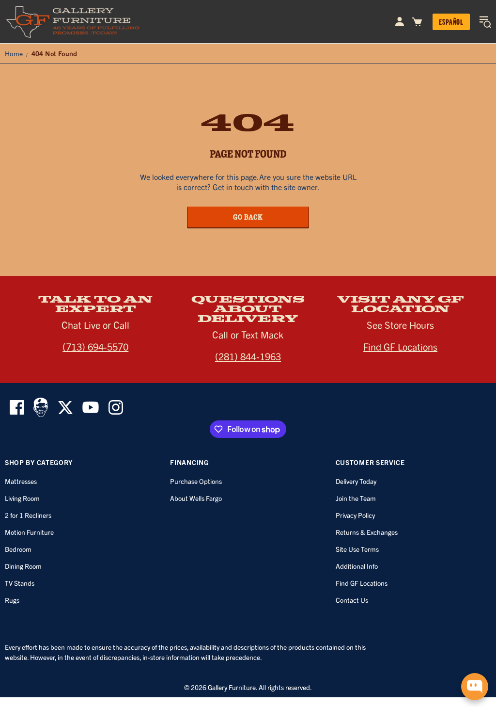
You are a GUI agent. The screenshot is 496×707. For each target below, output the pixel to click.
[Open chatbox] (474, 686)
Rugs (12, 599)
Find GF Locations (400, 346)
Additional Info (357, 566)
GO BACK (248, 217)
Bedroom (18, 549)
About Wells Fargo (196, 498)
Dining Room (23, 566)
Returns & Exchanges (367, 532)
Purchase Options (196, 481)
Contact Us (352, 599)
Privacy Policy (355, 515)
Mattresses (21, 481)
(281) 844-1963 (248, 356)
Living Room (22, 498)
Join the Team (356, 498)
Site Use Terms (357, 549)
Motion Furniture (29, 532)
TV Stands (19, 582)
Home (14, 53)
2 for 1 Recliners (28, 515)
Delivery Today (356, 481)
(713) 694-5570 (95, 346)
